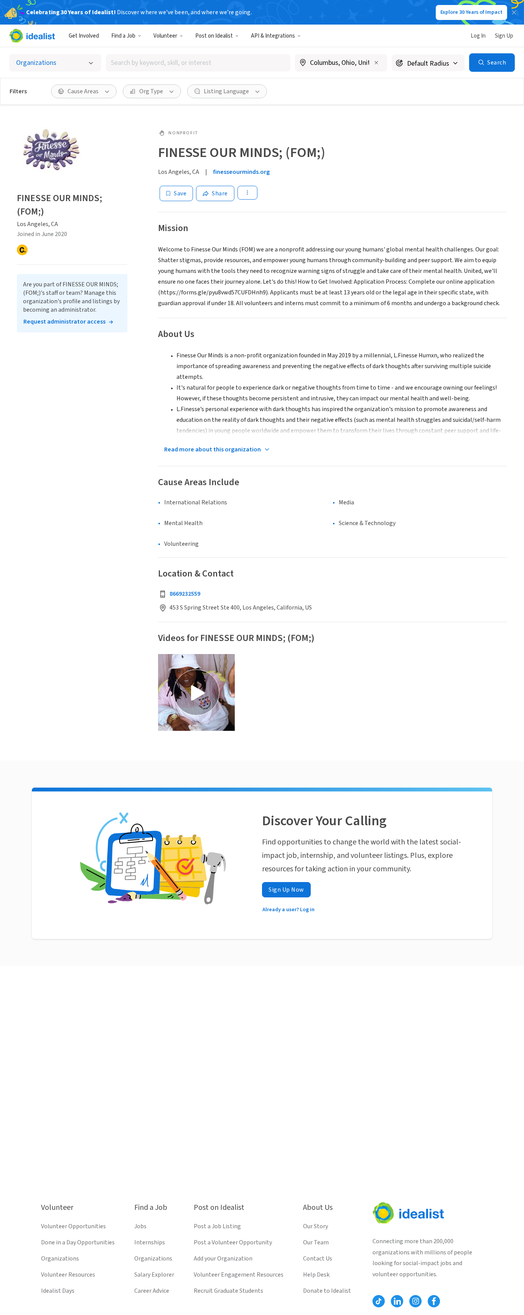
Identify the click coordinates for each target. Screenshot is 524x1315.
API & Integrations (273, 36)
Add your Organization (223, 1258)
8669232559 (185, 594)
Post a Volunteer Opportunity (233, 1242)
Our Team (316, 1242)
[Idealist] (32, 36)
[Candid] (22, 249)
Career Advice (151, 1291)
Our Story (315, 1226)
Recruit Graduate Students (228, 1291)
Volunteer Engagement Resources (238, 1274)
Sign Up (504, 36)
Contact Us (317, 1258)
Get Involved (84, 36)
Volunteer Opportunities (73, 1226)
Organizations (60, 1258)
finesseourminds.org (241, 172)
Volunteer (165, 36)
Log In (478, 36)
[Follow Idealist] (378, 1301)
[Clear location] (376, 62)
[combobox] (198, 63)
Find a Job (123, 36)
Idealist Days (57, 1291)
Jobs (140, 1226)
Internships (149, 1242)
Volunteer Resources (68, 1274)
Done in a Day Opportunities (78, 1242)
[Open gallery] (196, 692)
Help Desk (316, 1274)
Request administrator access (64, 321)
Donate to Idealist (327, 1291)
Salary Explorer (154, 1274)
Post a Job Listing (217, 1226)
